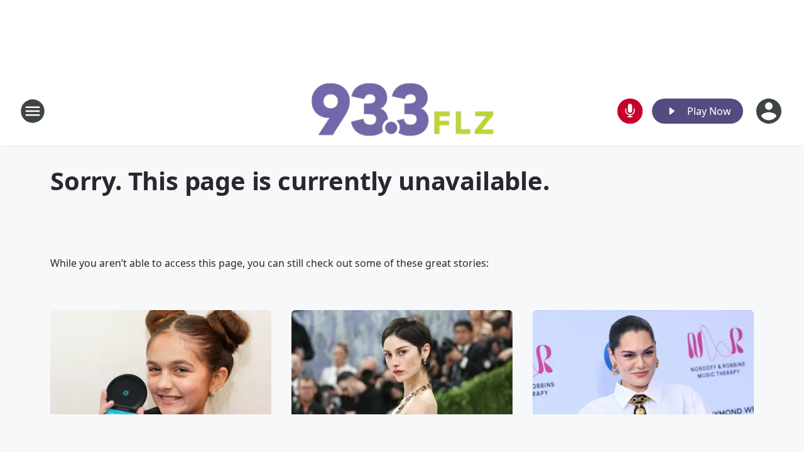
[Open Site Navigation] (32, 111)
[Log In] (770, 111)
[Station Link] (402, 111)
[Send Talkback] (630, 111)
